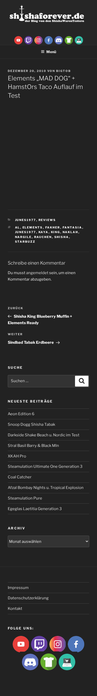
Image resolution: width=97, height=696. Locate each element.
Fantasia (72, 227)
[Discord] (58, 40)
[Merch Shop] (68, 40)
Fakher (52, 227)
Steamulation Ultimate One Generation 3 (45, 466)
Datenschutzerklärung (28, 598)
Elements (33, 227)
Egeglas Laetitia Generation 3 (35, 508)
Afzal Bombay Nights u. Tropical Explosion (46, 487)
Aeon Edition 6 (21, 414)
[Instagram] (38, 40)
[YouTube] (18, 40)
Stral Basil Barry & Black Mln (33, 445)
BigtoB (63, 71)
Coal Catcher (20, 477)
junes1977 (25, 232)
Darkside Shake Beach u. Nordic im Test (43, 435)
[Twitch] (28, 40)
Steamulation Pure (25, 498)
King (55, 232)
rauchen (43, 237)
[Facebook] (48, 40)
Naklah (70, 232)
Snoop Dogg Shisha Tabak (31, 424)
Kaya (44, 232)
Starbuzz (25, 241)
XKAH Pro (17, 456)
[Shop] (79, 40)
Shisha (61, 237)
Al (17, 227)
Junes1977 (25, 220)
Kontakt (15, 608)
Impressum (18, 587)
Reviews (47, 220)
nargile (23, 237)
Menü (51, 52)
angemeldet (37, 273)
